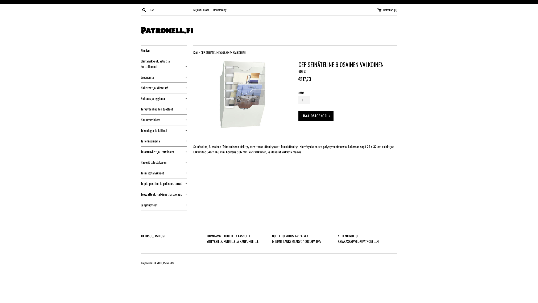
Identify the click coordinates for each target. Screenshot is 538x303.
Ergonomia (164, 77)
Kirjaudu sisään (201, 10)
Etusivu (145, 50)
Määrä (301, 93)
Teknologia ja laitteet (164, 130)
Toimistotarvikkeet (164, 172)
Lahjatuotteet (164, 204)
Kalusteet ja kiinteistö (164, 87)
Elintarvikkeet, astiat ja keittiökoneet (164, 63)
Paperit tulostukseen (164, 162)
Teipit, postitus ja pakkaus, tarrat (164, 183)
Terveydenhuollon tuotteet (164, 109)
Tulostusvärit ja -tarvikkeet (164, 151)
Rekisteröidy (220, 10)
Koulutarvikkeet (164, 119)
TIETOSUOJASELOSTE (154, 235)
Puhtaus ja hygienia (164, 98)
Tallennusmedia (164, 141)
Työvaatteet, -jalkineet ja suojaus (164, 194)
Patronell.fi (168, 263)
